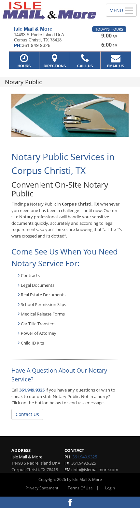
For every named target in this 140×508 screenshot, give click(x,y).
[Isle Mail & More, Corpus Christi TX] (49, 11)
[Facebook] (70, 502)
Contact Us (27, 414)
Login (110, 488)
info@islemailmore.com (95, 469)
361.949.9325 (32, 390)
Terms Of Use (80, 488)
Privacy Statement (41, 488)
